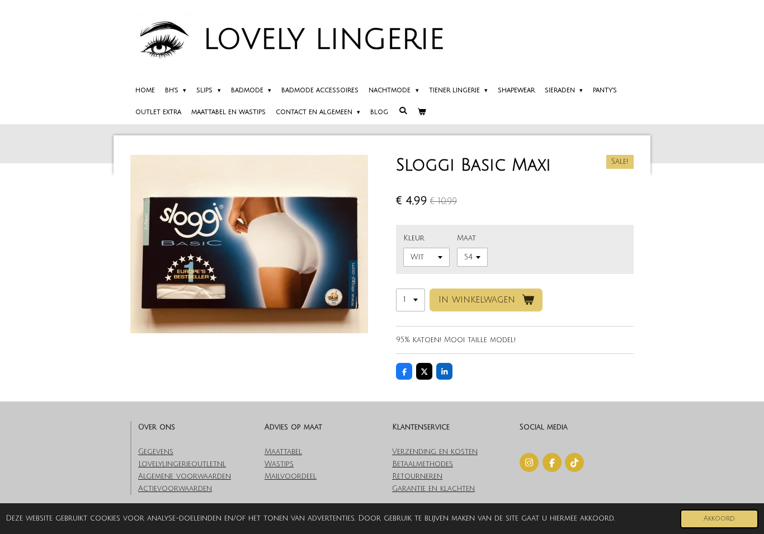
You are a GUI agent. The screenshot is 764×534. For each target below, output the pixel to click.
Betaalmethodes (422, 464)
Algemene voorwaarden (184, 476)
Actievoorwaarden (175, 489)
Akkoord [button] (719, 518)
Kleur (414, 238)
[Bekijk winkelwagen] (421, 113)
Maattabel (283, 452)
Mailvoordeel (291, 476)
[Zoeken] (402, 111)
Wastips (279, 464)
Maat (466, 238)
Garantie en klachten (433, 489)
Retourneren (417, 476)
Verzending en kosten (435, 452)
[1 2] (410, 300)
